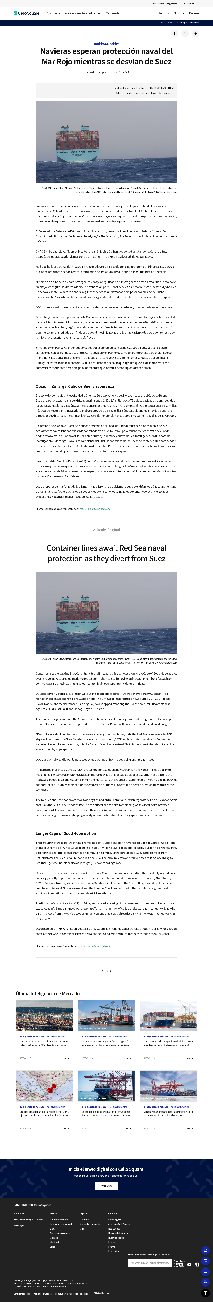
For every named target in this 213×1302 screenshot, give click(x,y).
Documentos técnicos (60, 1233)
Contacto (84, 1219)
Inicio (162, 22)
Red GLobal (113, 1228)
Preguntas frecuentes (90, 1224)
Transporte (53, 13)
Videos (53, 1246)
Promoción (113, 1251)
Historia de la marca (118, 1233)
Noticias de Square (59, 1219)
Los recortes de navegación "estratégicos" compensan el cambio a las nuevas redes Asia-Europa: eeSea (106, 1043)
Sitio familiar (99, 1293)
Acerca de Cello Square (119, 1224)
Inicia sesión (158, 3)
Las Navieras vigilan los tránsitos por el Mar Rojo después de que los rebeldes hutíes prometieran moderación (44, 1113)
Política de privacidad (42, 1294)
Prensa (111, 1242)
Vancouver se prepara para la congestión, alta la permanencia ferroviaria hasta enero (168, 1113)
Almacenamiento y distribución (83, 13)
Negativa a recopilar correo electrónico (71, 1294)
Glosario (54, 1237)
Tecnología (112, 13)
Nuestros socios (116, 1237)
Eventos (112, 1246)
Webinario (55, 1242)
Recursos (164, 13)
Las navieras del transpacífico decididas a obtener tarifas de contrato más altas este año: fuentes (168, 1043)
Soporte (179, 13)
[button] (26, 13)
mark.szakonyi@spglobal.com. (95, 509)
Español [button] (187, 3)
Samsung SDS (115, 1219)
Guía (82, 1228)
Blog (52, 1228)
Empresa (194, 13)
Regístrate (106, 1185)
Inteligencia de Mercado (189, 22)
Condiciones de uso (22, 1294)
